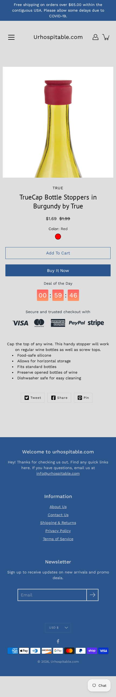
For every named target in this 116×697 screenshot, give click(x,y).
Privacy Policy (58, 531)
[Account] (95, 37)
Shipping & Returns (58, 522)
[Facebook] (58, 641)
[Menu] (11, 37)
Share (62, 398)
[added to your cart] (106, 37)
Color (58, 229)
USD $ (54, 627)
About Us (58, 507)
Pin (86, 398)
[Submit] (92, 595)
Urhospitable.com (58, 37)
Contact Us (58, 515)
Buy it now (58, 270)
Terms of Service (58, 539)
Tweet (35, 398)
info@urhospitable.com (58, 473)
